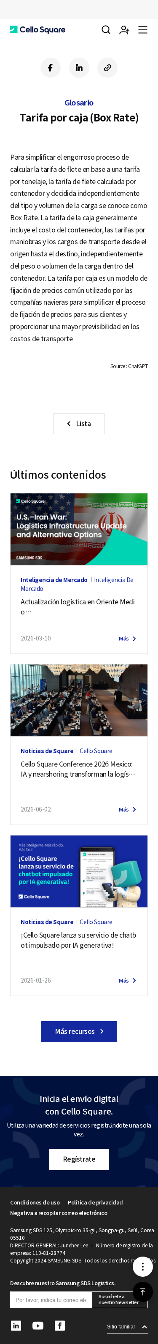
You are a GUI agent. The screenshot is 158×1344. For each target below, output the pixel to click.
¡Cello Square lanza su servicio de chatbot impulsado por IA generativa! (78, 940)
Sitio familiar (121, 1327)
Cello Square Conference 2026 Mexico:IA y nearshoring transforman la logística (78, 769)
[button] (37, 30)
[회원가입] (124, 30)
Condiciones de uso (34, 1202)
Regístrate (79, 1159)
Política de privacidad (95, 1202)
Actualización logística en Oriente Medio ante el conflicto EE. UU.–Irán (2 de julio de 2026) (77, 607)
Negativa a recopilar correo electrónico (58, 1213)
